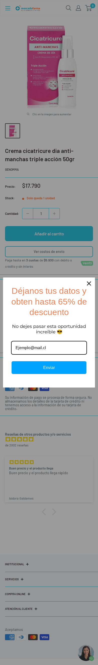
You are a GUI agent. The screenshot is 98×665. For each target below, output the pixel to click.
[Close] (89, 283)
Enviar (49, 367)
